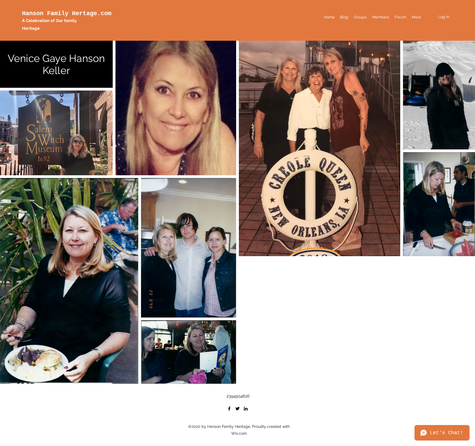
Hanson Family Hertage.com (66, 13)
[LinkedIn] (245, 408)
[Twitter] (237, 408)
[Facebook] (229, 408)
